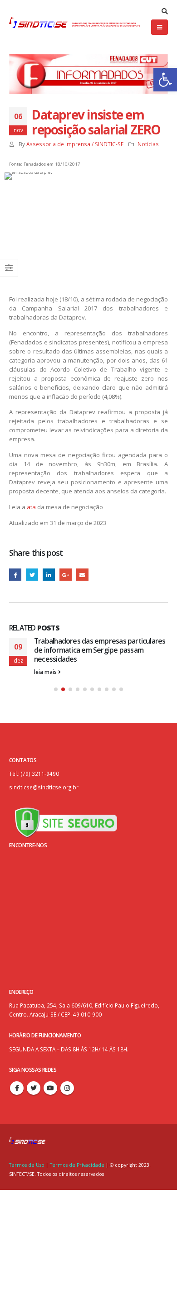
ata (31, 507)
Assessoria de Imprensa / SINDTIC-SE (74, 144)
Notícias (148, 144)
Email (82, 574)
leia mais (46, 671)
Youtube (50, 1088)
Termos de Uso (27, 1165)
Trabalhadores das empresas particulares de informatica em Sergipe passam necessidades (100, 650)
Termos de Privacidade (77, 1165)
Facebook (15, 574)
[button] (165, 79)
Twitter (32, 574)
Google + (65, 574)
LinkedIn (49, 574)
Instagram (67, 1088)
